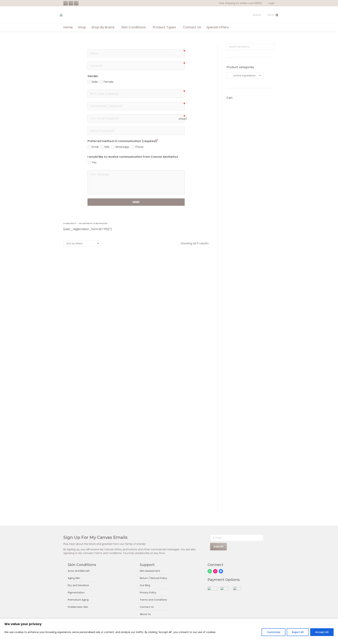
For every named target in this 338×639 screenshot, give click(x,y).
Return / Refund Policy (153, 578)
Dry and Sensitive (78, 585)
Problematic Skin (78, 607)
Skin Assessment (150, 571)
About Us (145, 614)
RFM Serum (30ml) (136, 368)
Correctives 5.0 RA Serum (85, 435)
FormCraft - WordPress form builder (85, 223)
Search (271, 46)
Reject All (298, 632)
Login (271, 3)
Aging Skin (74, 578)
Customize (273, 632)
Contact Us (147, 607)
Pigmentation (76, 592)
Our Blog (145, 585)
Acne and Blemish (79, 571)
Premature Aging (78, 600)
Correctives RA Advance (186, 301)
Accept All (321, 632)
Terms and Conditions (153, 600)
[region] (169, 629)
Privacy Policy (148, 592)
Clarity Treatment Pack (186, 368)
